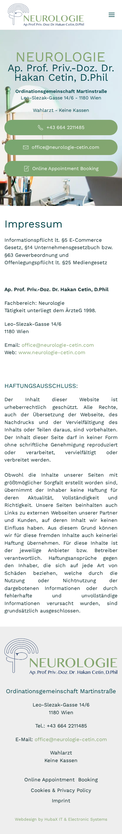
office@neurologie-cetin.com (65, 147)
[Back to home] (45, 15)
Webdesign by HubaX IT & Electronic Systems (61, 819)
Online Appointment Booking (65, 168)
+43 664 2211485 (65, 127)
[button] (112, 15)
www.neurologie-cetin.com (51, 352)
